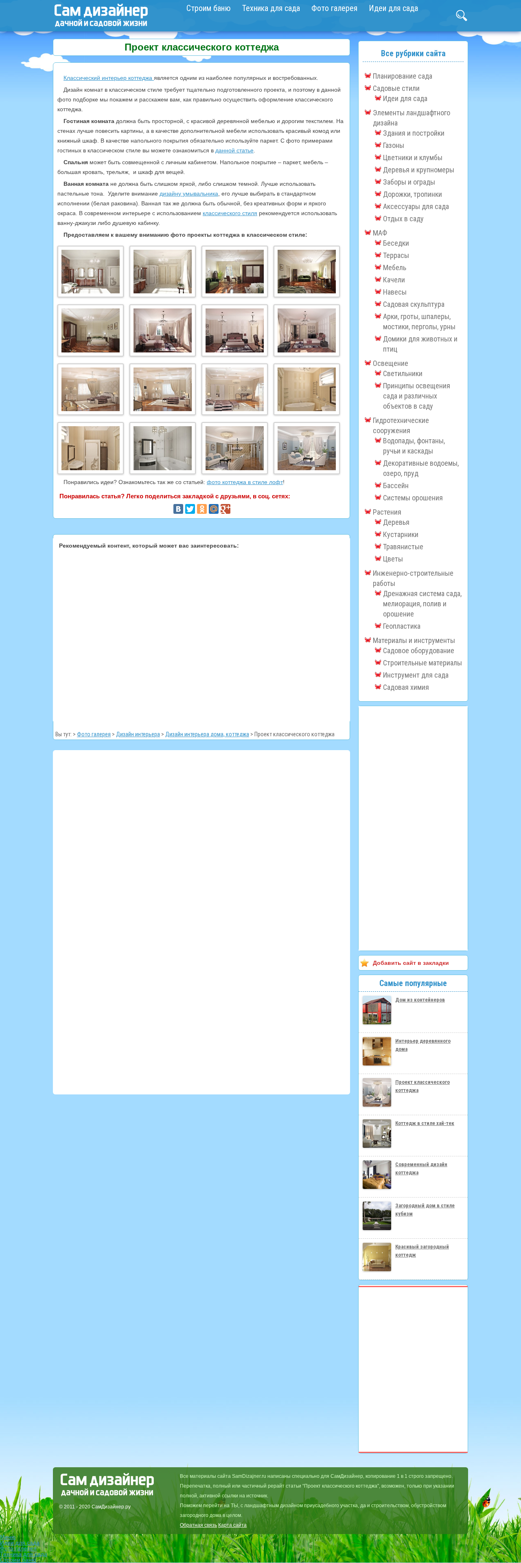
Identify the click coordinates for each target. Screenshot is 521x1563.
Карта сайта (232, 1525)
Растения (387, 512)
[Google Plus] (225, 509)
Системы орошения (413, 497)
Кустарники (400, 534)
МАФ (380, 233)
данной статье (234, 150)
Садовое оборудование (418, 650)
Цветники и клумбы (412, 157)
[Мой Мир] (214, 509)
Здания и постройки (413, 133)
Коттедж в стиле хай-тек (424, 1123)
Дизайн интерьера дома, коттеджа (207, 734)
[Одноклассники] (202, 509)
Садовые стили (396, 88)
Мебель (394, 267)
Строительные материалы (422, 662)
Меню (8, 1537)
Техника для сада (271, 8)
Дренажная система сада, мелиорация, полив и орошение (422, 603)
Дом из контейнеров (420, 1000)
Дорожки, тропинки (412, 194)
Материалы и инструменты (414, 640)
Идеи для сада (393, 8)
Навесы (395, 292)
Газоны (393, 145)
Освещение (390, 363)
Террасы (396, 255)
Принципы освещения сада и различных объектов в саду (416, 395)
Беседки (396, 243)
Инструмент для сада (416, 675)
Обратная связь (198, 1525)
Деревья (396, 522)
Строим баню (208, 8)
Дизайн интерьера (138, 734)
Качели (394, 279)
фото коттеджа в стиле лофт (245, 482)
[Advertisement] (201, 634)
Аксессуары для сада (416, 206)
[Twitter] (190, 509)
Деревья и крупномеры (418, 169)
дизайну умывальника (189, 193)
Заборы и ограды (409, 182)
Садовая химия (406, 687)
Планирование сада (402, 76)
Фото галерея (334, 8)
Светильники (402, 373)
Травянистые (403, 546)
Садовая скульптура (413, 304)
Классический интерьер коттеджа (108, 78)
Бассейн (396, 485)
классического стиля (230, 213)
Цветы (393, 559)
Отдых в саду (403, 218)
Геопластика (401, 626)
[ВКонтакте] (178, 509)
